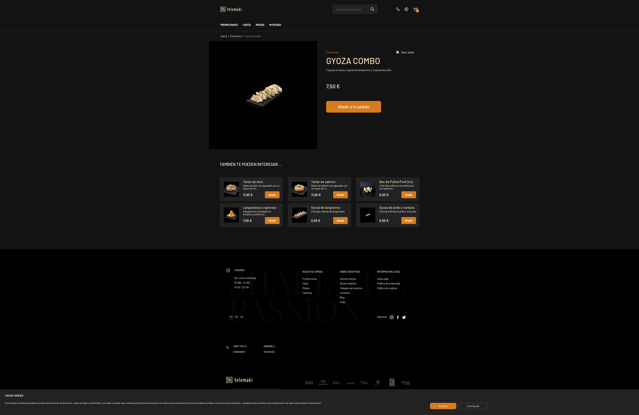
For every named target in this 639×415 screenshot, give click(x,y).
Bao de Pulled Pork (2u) (396, 182)
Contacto (345, 292)
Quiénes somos (348, 278)
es (231, 316)
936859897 (239, 351)
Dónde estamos (348, 283)
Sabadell (270, 346)
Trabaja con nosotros (351, 288)
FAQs (342, 302)
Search (372, 9)
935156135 (269, 351)
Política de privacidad (388, 283)
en (236, 316)
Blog (342, 297)
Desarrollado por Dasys (271, 388)
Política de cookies (387, 288)
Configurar (473, 406)
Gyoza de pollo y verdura (396, 207)
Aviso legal (382, 278)
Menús (260, 24)
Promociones (229, 24)
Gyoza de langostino (325, 207)
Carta (247, 24)
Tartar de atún (253, 182)
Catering (307, 292)
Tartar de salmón (323, 182)
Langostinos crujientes (259, 207)
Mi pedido (275, 24)
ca (241, 316)
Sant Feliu (240, 346)
